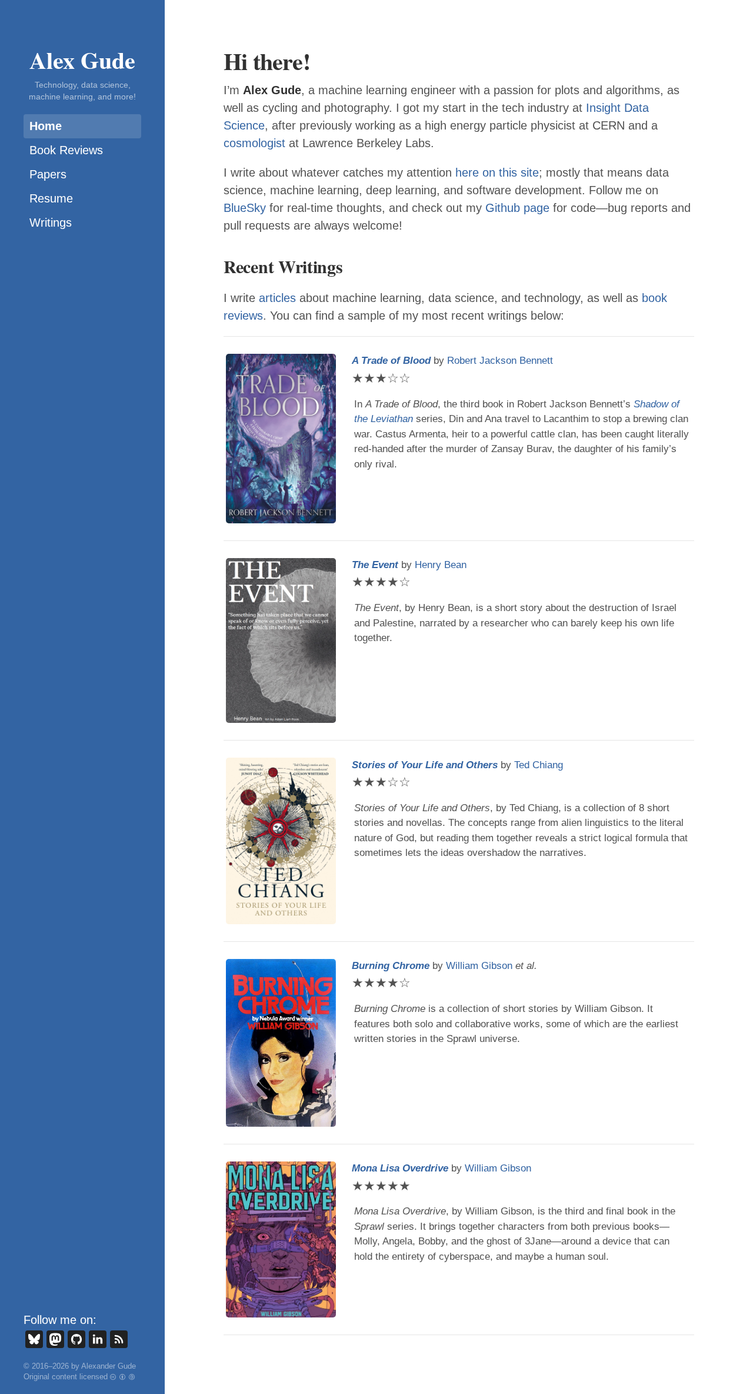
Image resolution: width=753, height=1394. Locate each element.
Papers (47, 174)
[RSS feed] (119, 1339)
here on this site (497, 172)
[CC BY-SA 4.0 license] (123, 1377)
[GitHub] (76, 1339)
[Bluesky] (34, 1339)
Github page (517, 207)
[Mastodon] (55, 1339)
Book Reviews (66, 150)
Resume (51, 198)
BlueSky (245, 207)
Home (45, 126)
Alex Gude (82, 59)
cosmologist (254, 143)
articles (277, 297)
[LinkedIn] (97, 1339)
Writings (50, 222)
